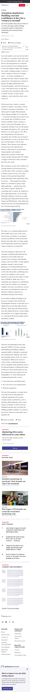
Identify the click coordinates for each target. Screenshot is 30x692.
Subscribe (21, 5)
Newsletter (4, 640)
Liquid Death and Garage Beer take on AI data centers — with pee (15, 539)
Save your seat (7, 688)
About (3, 632)
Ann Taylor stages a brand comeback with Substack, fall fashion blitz (16, 530)
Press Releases (5, 647)
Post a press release (13, 608)
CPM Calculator (6, 654)
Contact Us (4, 637)
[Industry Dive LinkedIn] (2, 622)
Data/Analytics (13, 423)
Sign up (15, 448)
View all (4, 608)
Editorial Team (5, 634)
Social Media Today (20, 655)
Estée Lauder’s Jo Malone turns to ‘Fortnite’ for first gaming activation (16, 556)
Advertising (18, 633)
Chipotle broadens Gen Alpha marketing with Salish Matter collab (14, 547)
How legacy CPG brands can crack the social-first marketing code (14, 511)
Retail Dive (18, 652)
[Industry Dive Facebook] (6, 622)
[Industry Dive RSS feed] (13, 622)
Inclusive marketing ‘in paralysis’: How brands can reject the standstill (14, 481)
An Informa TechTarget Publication (15, 1)
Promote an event (20, 641)
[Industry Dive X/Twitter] (9, 622)
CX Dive (17, 650)
